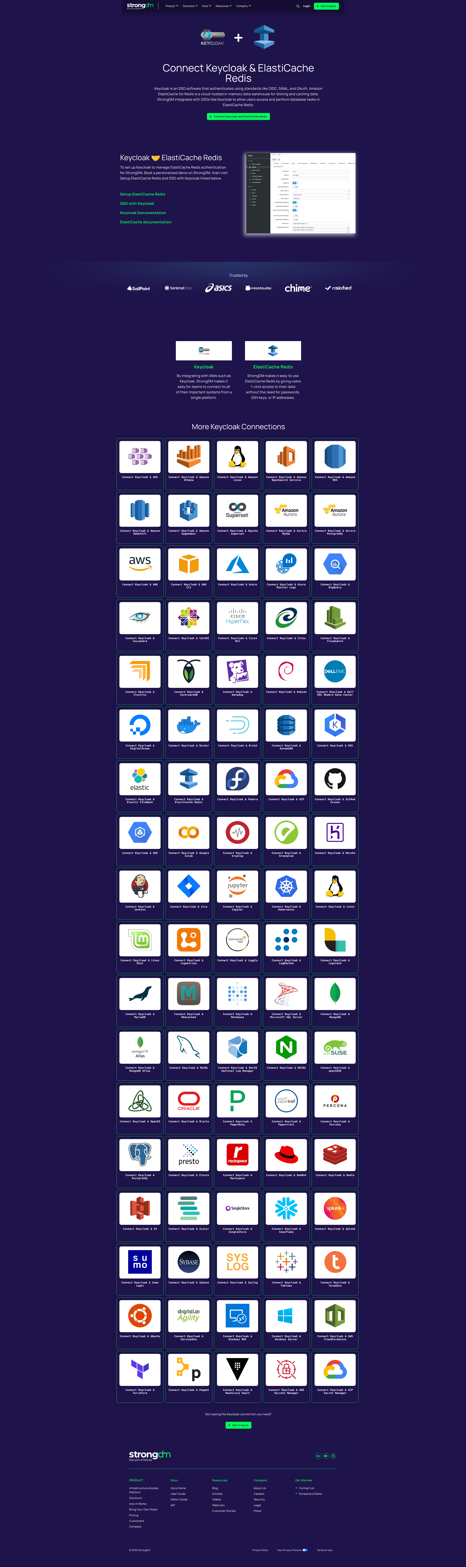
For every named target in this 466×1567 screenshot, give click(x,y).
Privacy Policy (260, 1550)
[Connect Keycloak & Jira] (188, 893)
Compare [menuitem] (135, 1526)
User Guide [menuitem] (178, 1494)
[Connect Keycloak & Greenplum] (286, 840)
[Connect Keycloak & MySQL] (188, 1054)
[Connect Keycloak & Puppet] (188, 1377)
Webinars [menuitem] (218, 1505)
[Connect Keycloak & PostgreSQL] (140, 1162)
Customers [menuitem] (136, 1521)
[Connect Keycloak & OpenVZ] (140, 1108)
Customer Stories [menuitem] (224, 1511)
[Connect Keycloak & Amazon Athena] (188, 464)
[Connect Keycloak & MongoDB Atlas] (140, 1054)
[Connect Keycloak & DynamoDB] (286, 732)
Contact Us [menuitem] (306, 1488)
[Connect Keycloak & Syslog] (237, 1269)
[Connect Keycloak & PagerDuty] (237, 1108)
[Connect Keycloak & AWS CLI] (188, 571)
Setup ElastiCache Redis (142, 194)
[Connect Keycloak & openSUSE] (335, 1054)
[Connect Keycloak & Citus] (286, 625)
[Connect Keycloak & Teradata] (335, 1269)
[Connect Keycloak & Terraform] (140, 1377)
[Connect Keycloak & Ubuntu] (140, 1323)
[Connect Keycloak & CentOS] (188, 625)
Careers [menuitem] (259, 1494)
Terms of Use (324, 1550)
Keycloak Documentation (143, 212)
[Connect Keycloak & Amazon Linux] (237, 464)
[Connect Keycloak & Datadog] (237, 679)
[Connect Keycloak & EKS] (335, 732)
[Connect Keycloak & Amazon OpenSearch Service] (286, 464)
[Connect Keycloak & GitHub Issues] (335, 786)
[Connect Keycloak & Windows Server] (286, 1323)
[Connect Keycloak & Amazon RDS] (335, 464)
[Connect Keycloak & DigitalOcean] (140, 732)
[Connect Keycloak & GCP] (286, 786)
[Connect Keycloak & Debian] (286, 679)
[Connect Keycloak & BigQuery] (335, 571)
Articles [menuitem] (217, 1494)
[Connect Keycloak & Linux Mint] (140, 947)
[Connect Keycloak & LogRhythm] (286, 947)
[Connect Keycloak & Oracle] (188, 1108)
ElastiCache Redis (273, 367)
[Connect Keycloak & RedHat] (286, 1162)
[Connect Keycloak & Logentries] (188, 947)
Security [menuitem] (259, 1499)
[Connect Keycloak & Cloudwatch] (335, 625)
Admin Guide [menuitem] (179, 1499)
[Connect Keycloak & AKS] (140, 464)
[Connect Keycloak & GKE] (140, 840)
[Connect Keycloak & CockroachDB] (188, 679)
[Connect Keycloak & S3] (140, 1216)
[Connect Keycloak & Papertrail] (286, 1108)
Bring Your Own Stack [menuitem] (143, 1509)
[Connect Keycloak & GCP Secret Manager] (335, 1377)
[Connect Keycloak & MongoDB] (335, 1001)
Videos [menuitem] (216, 1499)
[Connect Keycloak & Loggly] (237, 947)
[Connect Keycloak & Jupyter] (237, 893)
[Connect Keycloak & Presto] (188, 1162)
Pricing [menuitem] (134, 1515)
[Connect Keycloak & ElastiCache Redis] (188, 786)
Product (170, 6)
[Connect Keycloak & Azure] (237, 571)
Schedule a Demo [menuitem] (310, 1494)
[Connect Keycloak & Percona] (335, 1108)
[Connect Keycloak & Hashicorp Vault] (237, 1377)
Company (242, 6)
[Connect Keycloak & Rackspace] (237, 1162)
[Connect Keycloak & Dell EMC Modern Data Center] (335, 679)
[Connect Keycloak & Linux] (335, 893)
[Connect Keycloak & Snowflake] (286, 1216)
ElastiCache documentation (145, 222)
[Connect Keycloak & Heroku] (335, 840)
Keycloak (204, 367)
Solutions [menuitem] (135, 1498)
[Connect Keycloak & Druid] (237, 732)
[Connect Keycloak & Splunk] (335, 1216)
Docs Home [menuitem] (178, 1488)
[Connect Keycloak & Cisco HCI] (237, 625)
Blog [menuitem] (215, 1488)
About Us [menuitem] (260, 1488)
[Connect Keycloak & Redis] (335, 1162)
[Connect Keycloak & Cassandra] (140, 625)
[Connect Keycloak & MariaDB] (140, 1001)
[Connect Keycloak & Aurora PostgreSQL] (335, 518)
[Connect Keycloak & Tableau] (286, 1269)
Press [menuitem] (257, 1511)
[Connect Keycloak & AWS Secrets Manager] (286, 1377)
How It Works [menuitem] (137, 1504)
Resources (222, 6)
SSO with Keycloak (137, 203)
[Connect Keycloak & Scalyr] (188, 1216)
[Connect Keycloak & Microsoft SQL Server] (286, 1001)
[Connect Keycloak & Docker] (188, 732)
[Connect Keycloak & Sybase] (188, 1269)
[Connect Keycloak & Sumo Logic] (140, 1269)
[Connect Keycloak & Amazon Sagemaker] (188, 518)
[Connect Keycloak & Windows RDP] (237, 1323)
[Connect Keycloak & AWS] (140, 571)
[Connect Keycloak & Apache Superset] (237, 518)
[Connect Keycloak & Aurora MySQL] (286, 518)
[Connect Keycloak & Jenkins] (140, 893)
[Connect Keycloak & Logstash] (335, 947)
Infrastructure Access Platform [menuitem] (143, 1490)
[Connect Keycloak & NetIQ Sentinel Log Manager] (237, 1054)
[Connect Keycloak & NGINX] (286, 1054)
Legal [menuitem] (257, 1505)
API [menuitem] (173, 1505)
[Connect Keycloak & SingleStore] (237, 1216)
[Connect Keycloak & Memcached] (188, 1001)
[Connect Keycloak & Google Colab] (188, 840)
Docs (205, 6)
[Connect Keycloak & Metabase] (237, 1001)
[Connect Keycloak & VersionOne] (188, 1323)
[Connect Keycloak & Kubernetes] (286, 893)
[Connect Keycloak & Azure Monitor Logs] (286, 571)
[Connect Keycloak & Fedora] (237, 786)
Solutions (188, 6)
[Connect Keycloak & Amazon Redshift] (140, 518)
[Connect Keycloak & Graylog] (237, 840)
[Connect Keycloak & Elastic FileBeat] (140, 786)
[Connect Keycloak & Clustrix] (140, 679)
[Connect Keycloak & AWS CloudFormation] (335, 1323)
